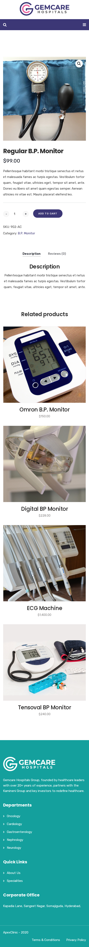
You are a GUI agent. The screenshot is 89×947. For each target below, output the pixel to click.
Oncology (13, 816)
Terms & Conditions (46, 940)
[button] (79, 63)
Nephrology (15, 840)
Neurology (14, 848)
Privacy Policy (76, 940)
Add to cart (47, 213)
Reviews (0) (57, 254)
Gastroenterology (19, 832)
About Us (13, 873)
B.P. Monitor (26, 233)
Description (32, 254)
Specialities (15, 881)
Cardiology (14, 824)
